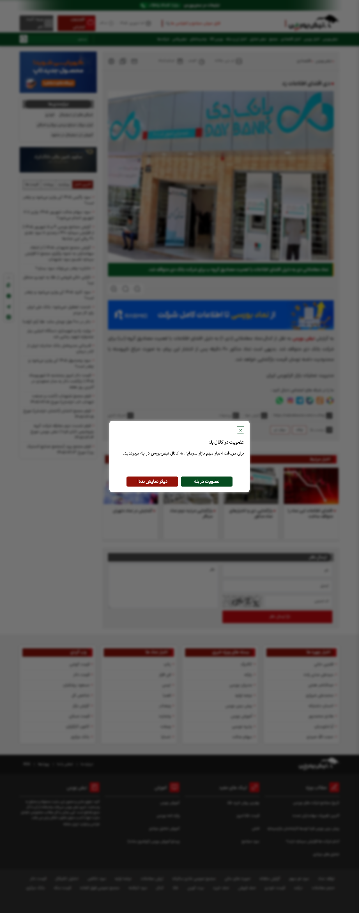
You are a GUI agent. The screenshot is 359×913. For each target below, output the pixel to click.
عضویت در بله (207, 481)
